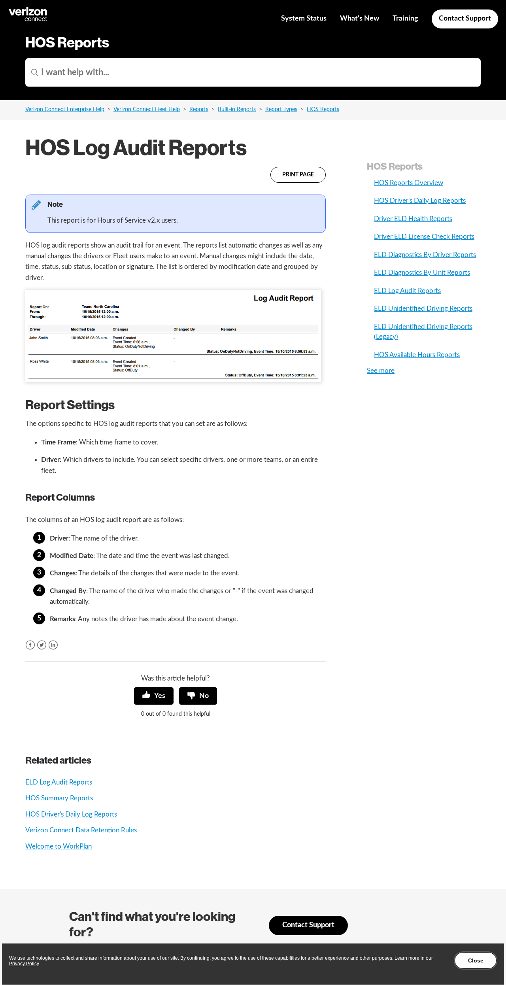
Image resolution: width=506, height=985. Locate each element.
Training (405, 18)
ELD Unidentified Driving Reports (423, 308)
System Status (304, 18)
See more (381, 370)
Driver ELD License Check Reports (424, 236)
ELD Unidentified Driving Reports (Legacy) (423, 331)
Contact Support (465, 18)
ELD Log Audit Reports (58, 782)
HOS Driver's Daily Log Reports (71, 814)
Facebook (30, 645)
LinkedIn (53, 645)
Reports (198, 109)
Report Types (281, 109)
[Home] (28, 20)
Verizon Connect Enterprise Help (64, 109)
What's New (359, 18)
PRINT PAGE (298, 175)
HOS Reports (323, 109)
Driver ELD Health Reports (413, 219)
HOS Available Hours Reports (417, 355)
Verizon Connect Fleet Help (146, 109)
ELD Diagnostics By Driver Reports (425, 254)
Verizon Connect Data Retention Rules (81, 830)
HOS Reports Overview (408, 183)
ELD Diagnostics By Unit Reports (422, 272)
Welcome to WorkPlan (58, 846)
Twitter (42, 645)
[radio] (154, 696)
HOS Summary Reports (59, 798)
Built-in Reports (237, 109)
